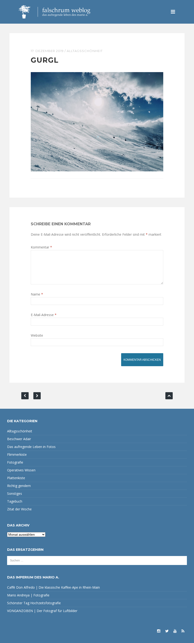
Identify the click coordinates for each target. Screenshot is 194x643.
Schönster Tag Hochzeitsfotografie (34, 603)
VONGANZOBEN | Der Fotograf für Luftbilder (42, 610)
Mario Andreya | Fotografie (28, 595)
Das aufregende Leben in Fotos (31, 446)
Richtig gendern (19, 485)
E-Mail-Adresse (44, 315)
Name (37, 294)
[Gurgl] (97, 121)
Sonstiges (14, 493)
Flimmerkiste (17, 454)
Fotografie (15, 462)
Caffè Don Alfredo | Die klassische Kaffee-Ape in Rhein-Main (53, 587)
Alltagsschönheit (85, 51)
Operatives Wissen (21, 470)
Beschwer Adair (19, 439)
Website (37, 335)
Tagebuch (14, 501)
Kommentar (41, 247)
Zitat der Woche (19, 509)
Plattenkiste (16, 478)
